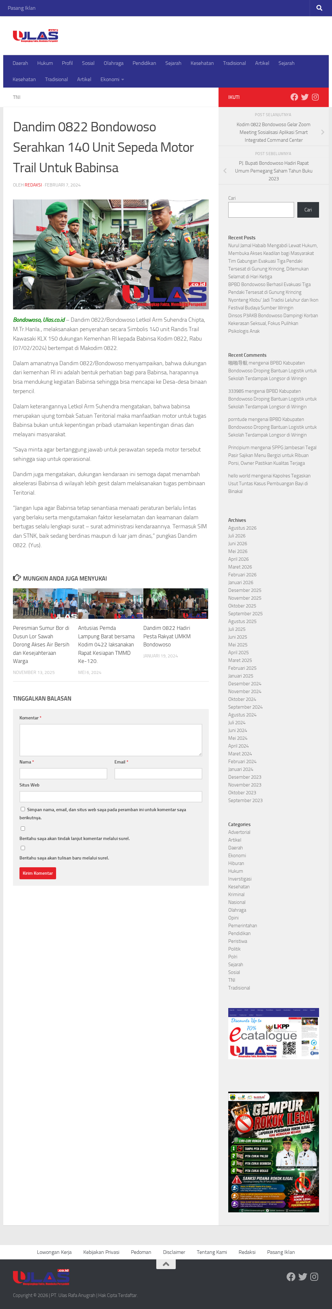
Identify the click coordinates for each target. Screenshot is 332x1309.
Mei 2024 (237, 738)
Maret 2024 (240, 754)
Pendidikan (144, 63)
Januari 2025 (240, 676)
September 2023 (245, 800)
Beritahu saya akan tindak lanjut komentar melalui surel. (74, 838)
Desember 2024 (244, 684)
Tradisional (234, 63)
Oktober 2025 (242, 606)
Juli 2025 (236, 629)
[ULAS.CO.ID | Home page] (35, 35)
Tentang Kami (212, 1252)
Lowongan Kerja (54, 1252)
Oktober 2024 (242, 699)
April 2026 (238, 559)
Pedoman (141, 1252)
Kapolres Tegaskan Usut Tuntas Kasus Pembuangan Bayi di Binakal (269, 483)
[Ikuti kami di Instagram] (315, 97)
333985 (236, 391)
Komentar (30, 718)
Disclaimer (174, 1252)
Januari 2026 (240, 582)
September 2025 (245, 614)
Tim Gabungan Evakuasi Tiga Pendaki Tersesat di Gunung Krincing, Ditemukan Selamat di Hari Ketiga (268, 269)
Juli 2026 (236, 536)
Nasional (236, 902)
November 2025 (244, 598)
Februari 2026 (242, 575)
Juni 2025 (237, 637)
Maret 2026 (240, 567)
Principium (239, 447)
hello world (239, 476)
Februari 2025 (242, 668)
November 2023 (244, 785)
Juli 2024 (236, 723)
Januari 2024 (240, 769)
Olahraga (114, 63)
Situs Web (29, 785)
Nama (26, 762)
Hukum (45, 63)
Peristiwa (237, 941)
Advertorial (239, 832)
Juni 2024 (237, 730)
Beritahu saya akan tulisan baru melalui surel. (64, 858)
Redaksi (33, 185)
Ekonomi (110, 79)
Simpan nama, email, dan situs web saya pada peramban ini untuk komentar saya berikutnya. (102, 814)
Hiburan (236, 863)
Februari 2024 (242, 761)
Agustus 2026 (242, 528)
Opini (233, 918)
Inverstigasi (240, 879)
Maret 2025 (240, 660)
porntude (237, 419)
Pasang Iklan (22, 8)
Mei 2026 (237, 551)
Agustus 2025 (242, 621)
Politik (234, 949)
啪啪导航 (238, 363)
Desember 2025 (244, 590)
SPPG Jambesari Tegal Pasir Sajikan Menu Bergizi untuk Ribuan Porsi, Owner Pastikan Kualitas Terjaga (272, 455)
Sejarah (173, 63)
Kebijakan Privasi (101, 1252)
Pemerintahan (242, 926)
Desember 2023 (244, 777)
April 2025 (238, 652)
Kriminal (236, 894)
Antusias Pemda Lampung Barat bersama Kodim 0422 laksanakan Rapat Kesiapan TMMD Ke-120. (106, 644)
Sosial (88, 63)
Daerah (20, 63)
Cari (232, 198)
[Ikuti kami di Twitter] (305, 97)
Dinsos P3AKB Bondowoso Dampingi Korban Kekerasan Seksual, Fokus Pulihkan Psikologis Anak (273, 323)
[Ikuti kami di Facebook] (294, 97)
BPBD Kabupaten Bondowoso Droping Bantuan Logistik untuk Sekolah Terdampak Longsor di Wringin (272, 370)
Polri (232, 957)
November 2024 (244, 691)
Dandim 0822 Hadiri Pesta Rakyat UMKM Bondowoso (167, 636)
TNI (16, 97)
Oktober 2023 (242, 793)
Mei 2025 (237, 645)
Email (121, 762)
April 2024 (238, 746)
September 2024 (245, 707)
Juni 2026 (237, 543)
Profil (67, 63)
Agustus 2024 (242, 715)
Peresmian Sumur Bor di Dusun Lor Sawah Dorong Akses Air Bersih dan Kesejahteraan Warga (41, 644)
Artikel (262, 63)
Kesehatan (202, 63)
